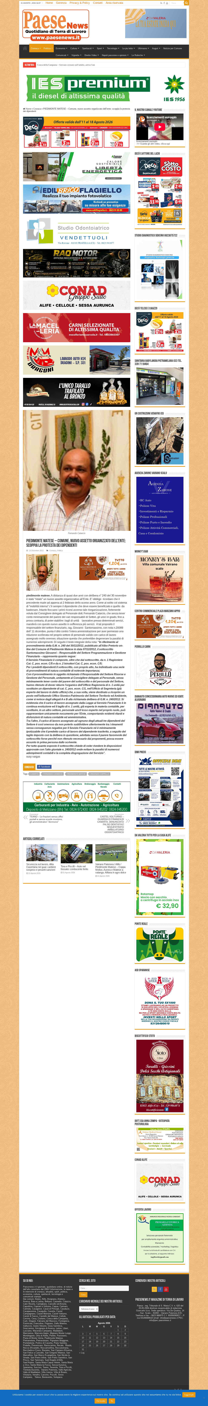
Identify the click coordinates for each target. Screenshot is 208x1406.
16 (125, 1338)
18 (90, 1341)
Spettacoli (87, 48)
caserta (34, 774)
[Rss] (161, 3)
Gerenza (61, 2)
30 (125, 1345)
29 (118, 1345)
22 (118, 1341)
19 (97, 1341)
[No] (204, 1397)
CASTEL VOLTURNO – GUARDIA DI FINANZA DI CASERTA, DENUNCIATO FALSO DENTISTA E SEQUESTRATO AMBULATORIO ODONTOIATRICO (110, 823)
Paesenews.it (29, 1287)
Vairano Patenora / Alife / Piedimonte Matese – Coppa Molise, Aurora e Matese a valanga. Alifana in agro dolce (110, 868)
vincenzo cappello (99, 774)
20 (104, 1341)
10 (83, 1338)
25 (90, 1345)
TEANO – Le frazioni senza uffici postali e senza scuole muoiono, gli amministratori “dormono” (46, 818)
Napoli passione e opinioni (114, 55)
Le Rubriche (137, 55)
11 (90, 1338)
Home (49, 2)
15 (118, 1338)
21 (111, 1341)
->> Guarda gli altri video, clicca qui (153, 144)
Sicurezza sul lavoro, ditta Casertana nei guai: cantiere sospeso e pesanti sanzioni (41, 867)
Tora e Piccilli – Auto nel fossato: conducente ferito (74, 867)
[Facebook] (164, 3)
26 (97, 1345)
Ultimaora (142, 48)
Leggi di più (189, 1395)
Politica (47, 48)
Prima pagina (25, 48)
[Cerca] (186, 2)
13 (104, 1338)
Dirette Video (90, 55)
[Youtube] (167, 3)
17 (83, 1341)
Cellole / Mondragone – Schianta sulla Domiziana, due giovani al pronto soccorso (73, 65)
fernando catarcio (53, 774)
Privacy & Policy (80, 2)
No (112, 1401)
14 (111, 1338)
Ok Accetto (101, 1401)
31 (83, 1349)
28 (111, 1345)
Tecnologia (112, 48)
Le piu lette (127, 48)
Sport (99, 48)
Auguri (155, 48)
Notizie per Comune (172, 48)
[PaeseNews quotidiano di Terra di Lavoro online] (56, 24)
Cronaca (35, 48)
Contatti (98, 2)
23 (125, 1341)
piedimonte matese (76, 774)
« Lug (81, 1352)
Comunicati (61, 55)
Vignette (75, 55)
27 (104, 1345)
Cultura (73, 48)
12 (97, 1338)
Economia (60, 48)
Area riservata (114, 2)
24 (83, 1345)
